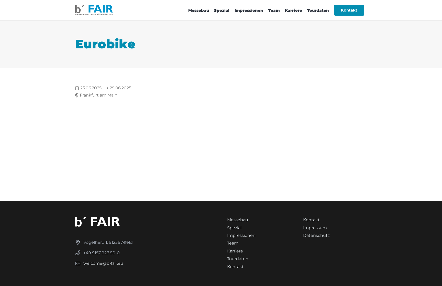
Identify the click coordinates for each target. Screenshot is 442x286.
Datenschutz (316, 235)
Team (232, 243)
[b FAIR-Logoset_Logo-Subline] (94, 10)
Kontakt (235, 266)
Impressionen (241, 235)
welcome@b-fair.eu (103, 263)
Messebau (237, 219)
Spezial (234, 227)
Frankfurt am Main (98, 95)
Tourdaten (237, 258)
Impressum (315, 227)
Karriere (235, 251)
